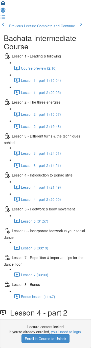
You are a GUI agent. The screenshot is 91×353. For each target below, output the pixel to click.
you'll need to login (66, 331)
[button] (3, 4)
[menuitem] (3, 11)
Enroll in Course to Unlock (45, 338)
